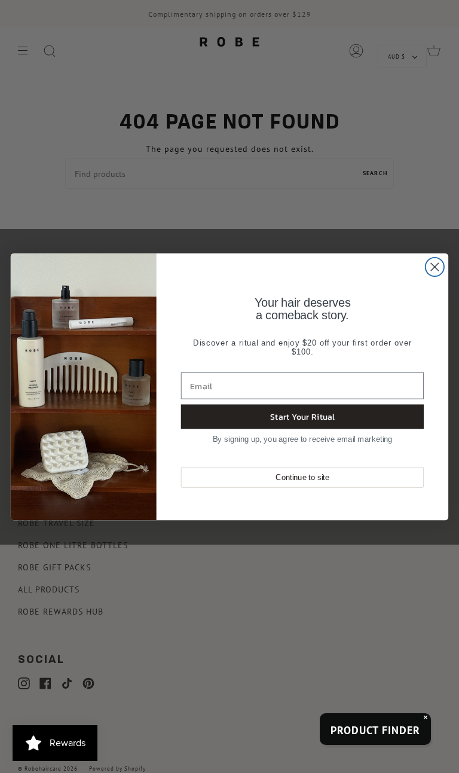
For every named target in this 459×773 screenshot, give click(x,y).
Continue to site (302, 477)
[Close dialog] (435, 266)
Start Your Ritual (302, 416)
